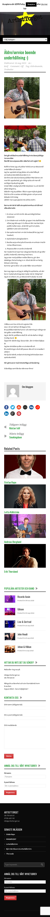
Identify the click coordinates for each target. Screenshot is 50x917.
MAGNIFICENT (11, 839)
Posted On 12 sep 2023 (26, 651)
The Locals (10, 854)
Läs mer (44, 4)
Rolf (6, 66)
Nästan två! (14, 428)
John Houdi (23, 634)
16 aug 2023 (20, 63)
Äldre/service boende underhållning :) (20, 55)
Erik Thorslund (11, 571)
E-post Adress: (9, 782)
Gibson (21, 609)
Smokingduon (15, 437)
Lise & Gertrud (24, 622)
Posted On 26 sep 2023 (26, 625)
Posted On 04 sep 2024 (26, 613)
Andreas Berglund (12, 542)
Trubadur (8, 69)
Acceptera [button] (31, 4)
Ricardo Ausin (24, 596)
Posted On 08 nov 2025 (26, 600)
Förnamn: (7, 773)
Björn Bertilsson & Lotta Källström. (19, 849)
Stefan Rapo (10, 482)
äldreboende (36, 66)
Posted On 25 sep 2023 (26, 638)
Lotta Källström (11, 512)
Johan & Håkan (24, 647)
